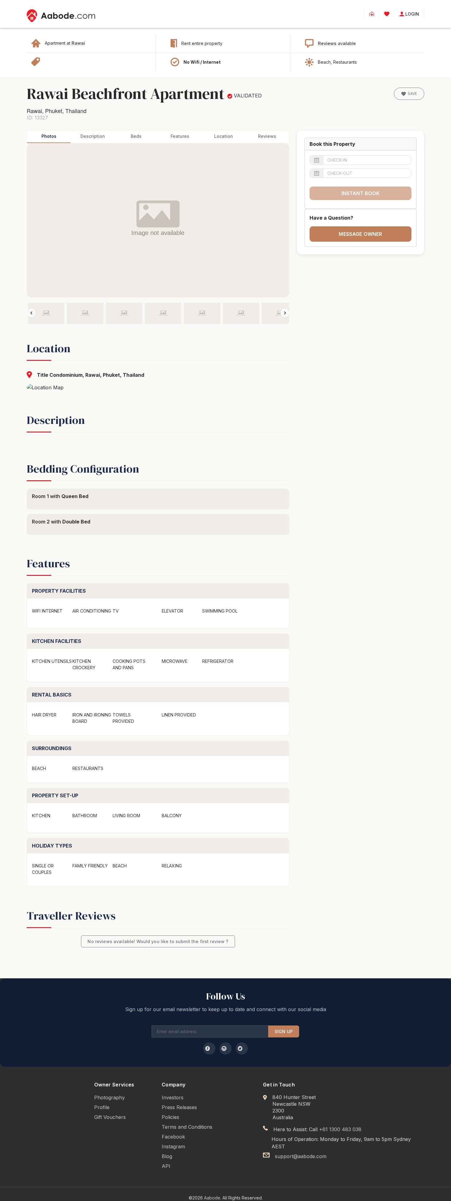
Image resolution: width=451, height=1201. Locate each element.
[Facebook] (209, 1048)
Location (223, 136)
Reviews (327, 43)
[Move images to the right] (284, 312)
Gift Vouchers (110, 1117)
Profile (102, 1107)
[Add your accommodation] (371, 14)
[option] (46, 313)
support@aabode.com (300, 1156)
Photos (48, 136)
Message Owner (360, 234)
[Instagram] (225, 1048)
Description (92, 136)
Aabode (212, 1197)
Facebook (173, 1137)
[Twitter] (242, 1048)
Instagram (173, 1146)
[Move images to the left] (31, 312)
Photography (109, 1097)
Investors (172, 1097)
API (166, 1166)
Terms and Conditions (187, 1127)
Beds (136, 136)
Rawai (78, 43)
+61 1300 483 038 (340, 1129)
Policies (170, 1117)
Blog (167, 1156)
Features (180, 136)
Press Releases (179, 1107)
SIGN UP (284, 1031)
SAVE (412, 93)
